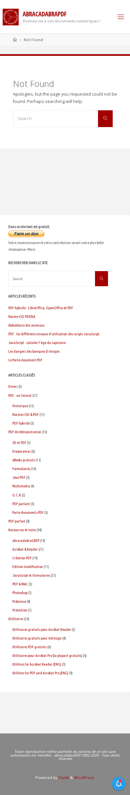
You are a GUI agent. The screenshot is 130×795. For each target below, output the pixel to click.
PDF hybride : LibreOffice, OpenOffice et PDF (40, 308)
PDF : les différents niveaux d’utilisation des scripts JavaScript (53, 334)
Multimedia (21, 486)
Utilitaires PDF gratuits (29, 647)
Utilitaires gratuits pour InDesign (37, 638)
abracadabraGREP (25, 540)
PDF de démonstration (24, 432)
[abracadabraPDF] (11, 16)
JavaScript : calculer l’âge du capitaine (37, 342)
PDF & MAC (20, 584)
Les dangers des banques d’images (34, 351)
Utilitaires (15, 618)
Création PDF (22, 558)
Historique (20, 406)
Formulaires (21, 468)
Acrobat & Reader (25, 549)
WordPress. (84, 777)
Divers (13, 386)
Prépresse (19, 601)
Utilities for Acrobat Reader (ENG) (36, 664)
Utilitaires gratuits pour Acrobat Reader (41, 629)
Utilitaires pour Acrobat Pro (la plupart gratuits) (47, 655)
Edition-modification (27, 566)
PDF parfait (16, 521)
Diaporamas (21, 451)
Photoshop (19, 592)
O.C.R (16, 495)
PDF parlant (21, 503)
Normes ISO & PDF (25, 414)
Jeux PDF (18, 477)
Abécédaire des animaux (26, 325)
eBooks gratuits (23, 460)
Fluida (63, 777)
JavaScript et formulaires (31, 575)
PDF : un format (20, 395)
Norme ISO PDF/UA (21, 316)
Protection (19, 610)
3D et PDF (19, 442)
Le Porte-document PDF (25, 360)
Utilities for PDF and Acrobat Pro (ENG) (40, 673)
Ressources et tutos (22, 530)
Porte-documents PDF (28, 512)
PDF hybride (21, 423)
